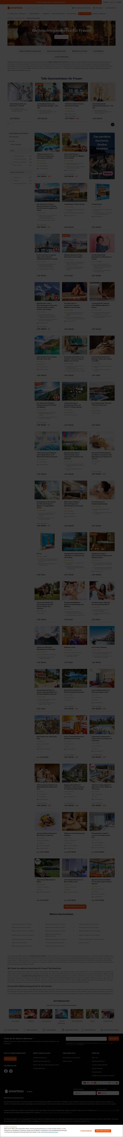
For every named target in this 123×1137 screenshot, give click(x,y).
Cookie (38, 1132)
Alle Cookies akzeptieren (103, 1131)
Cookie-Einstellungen (86, 1131)
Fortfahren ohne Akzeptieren (10, 1126)
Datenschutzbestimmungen (50, 1132)
